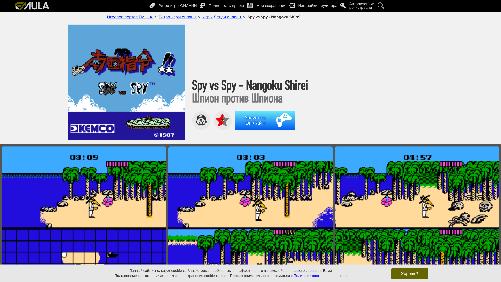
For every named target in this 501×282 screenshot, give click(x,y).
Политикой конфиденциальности (321, 276)
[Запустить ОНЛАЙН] (266, 130)
